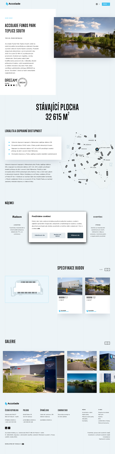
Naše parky (85, 414)
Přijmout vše (75, 235)
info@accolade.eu (10, 420)
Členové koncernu (103, 423)
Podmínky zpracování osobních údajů (99, 432)
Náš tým (100, 414)
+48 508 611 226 (28, 422)
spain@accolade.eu (46, 420)
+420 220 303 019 (10, 422)
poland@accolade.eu (29, 420)
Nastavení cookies (104, 439)
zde (38, 228)
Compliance (106, 437)
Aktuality (85, 418)
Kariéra (100, 416)
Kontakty (85, 421)
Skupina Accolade (103, 412)
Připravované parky (88, 416)
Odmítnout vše (40, 235)
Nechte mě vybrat (57, 235)
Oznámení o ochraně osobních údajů (99, 435)
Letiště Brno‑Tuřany (104, 421)
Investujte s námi (87, 412)
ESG (99, 418)
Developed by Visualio (13, 443)
